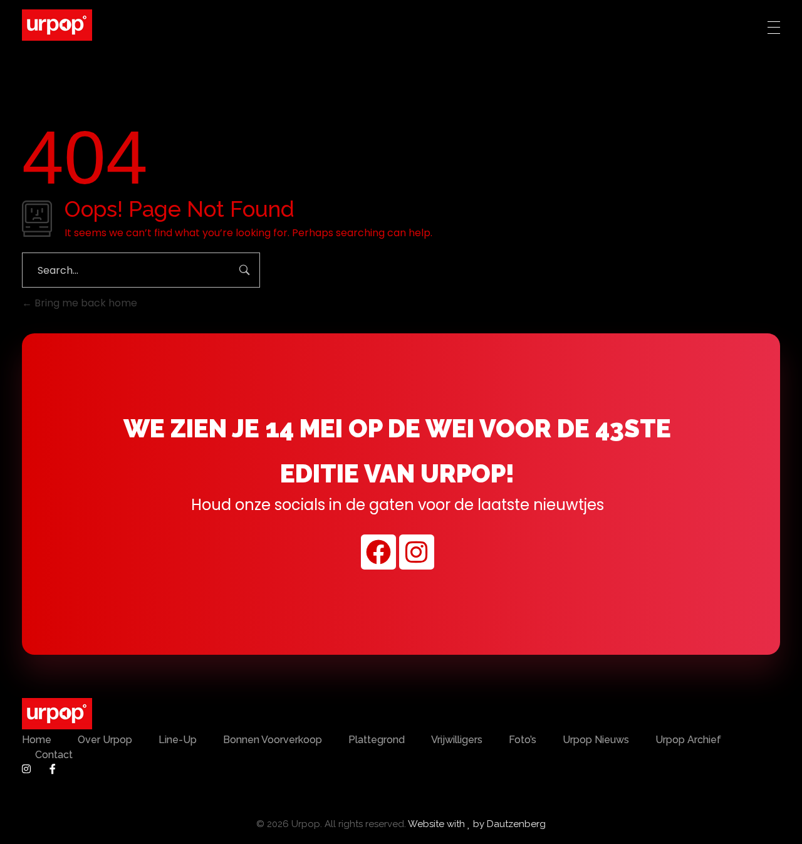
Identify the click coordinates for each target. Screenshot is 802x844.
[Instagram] (416, 551)
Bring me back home (84, 303)
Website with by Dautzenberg (477, 824)
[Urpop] (57, 25)
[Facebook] (378, 551)
